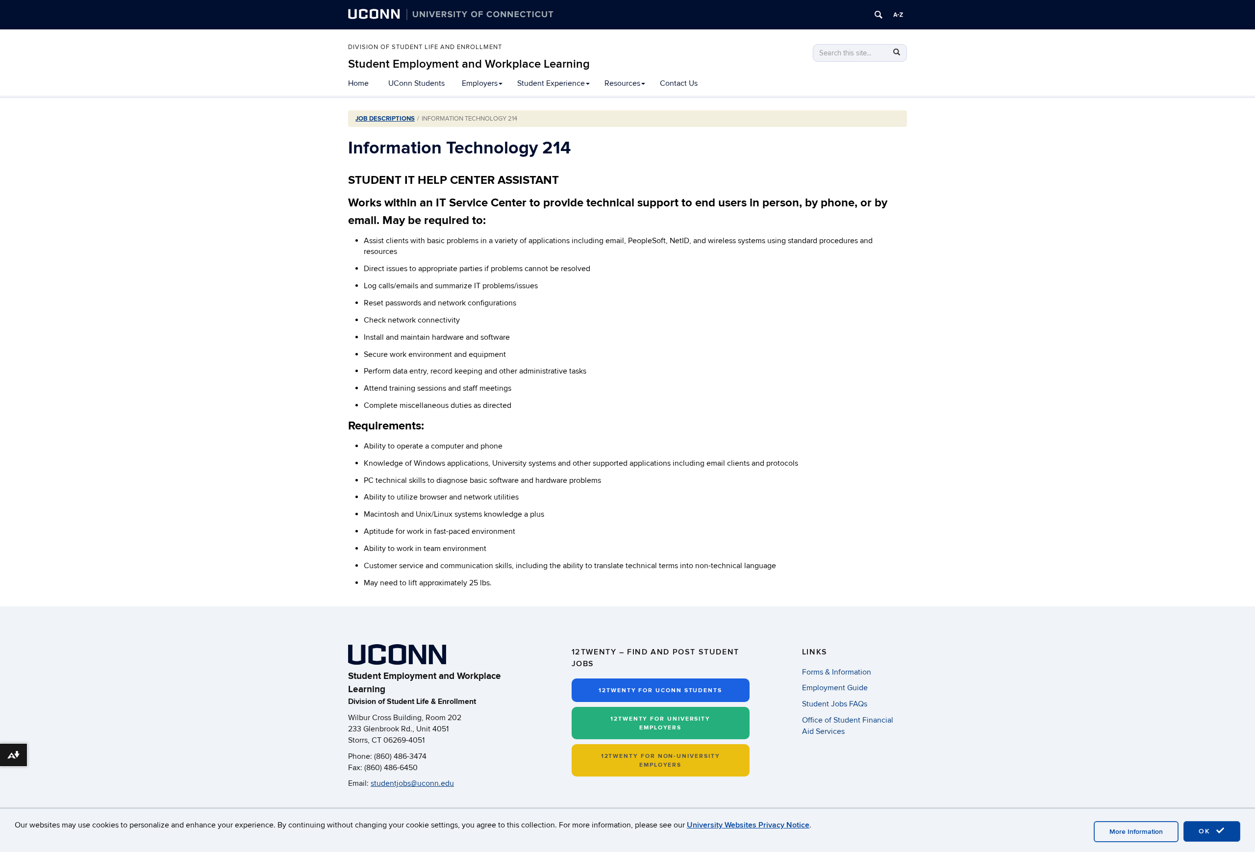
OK (1206, 831)
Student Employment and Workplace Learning (469, 64)
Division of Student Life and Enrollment (425, 47)
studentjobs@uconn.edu (412, 783)
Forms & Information (836, 672)
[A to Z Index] (898, 15)
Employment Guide (835, 688)
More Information (1136, 831)
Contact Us (679, 83)
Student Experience (551, 83)
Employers (480, 83)
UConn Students (416, 83)
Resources (622, 83)
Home (358, 83)
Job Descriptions (385, 119)
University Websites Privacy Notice (748, 825)
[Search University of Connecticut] (878, 15)
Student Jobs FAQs (834, 704)
